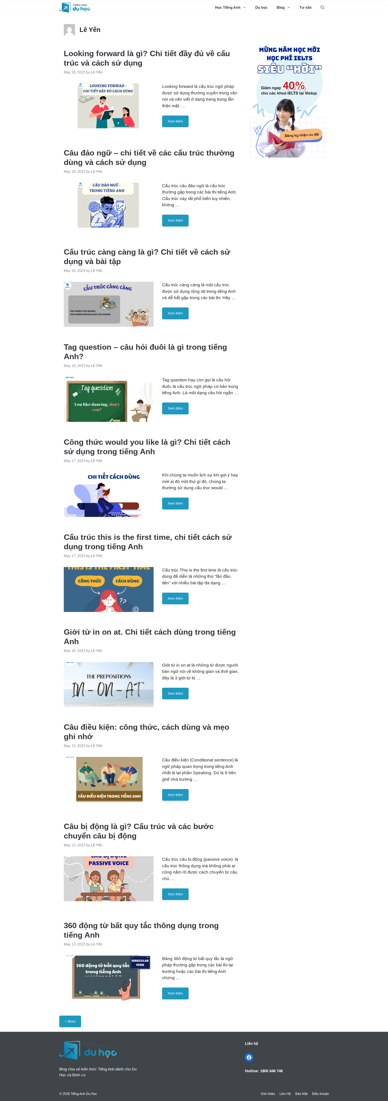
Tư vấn (306, 7)
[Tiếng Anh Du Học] (74, 7)
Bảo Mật (301, 1094)
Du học (261, 7)
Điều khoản (320, 1094)
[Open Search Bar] (322, 7)
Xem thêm (175, 121)
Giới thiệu (268, 1094)
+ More (70, 1021)
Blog (281, 7)
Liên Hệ (285, 1094)
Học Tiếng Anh (227, 7)
